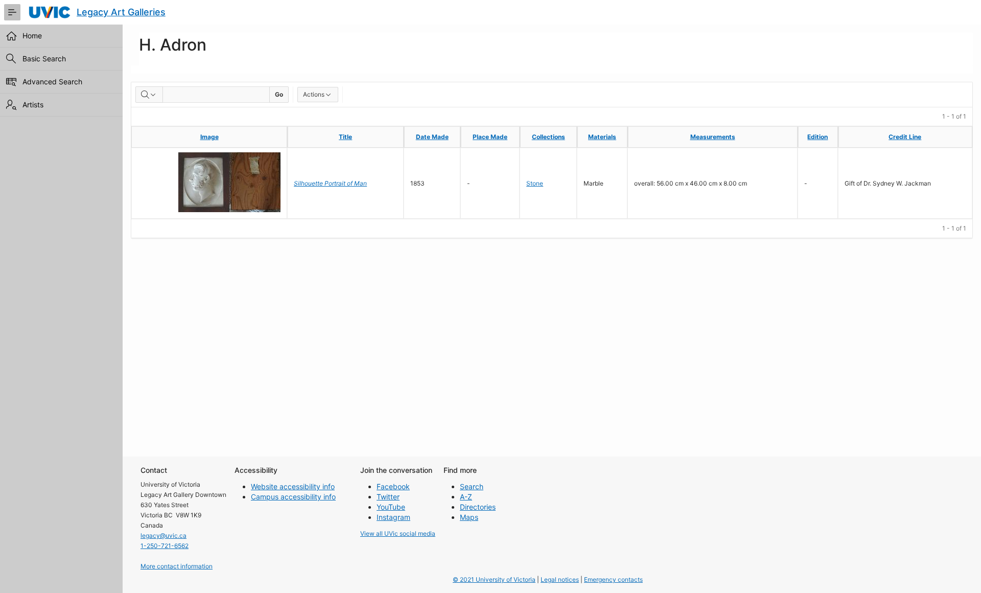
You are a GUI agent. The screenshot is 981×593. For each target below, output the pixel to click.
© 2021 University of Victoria (494, 579)
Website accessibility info (293, 486)
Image (209, 137)
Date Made (432, 137)
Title (345, 137)
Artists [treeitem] (32, 104)
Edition (817, 137)
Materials (602, 137)
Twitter (388, 496)
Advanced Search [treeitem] (52, 81)
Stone (534, 183)
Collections (548, 137)
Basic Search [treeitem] (44, 58)
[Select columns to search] (149, 94)
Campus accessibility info (293, 496)
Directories (478, 507)
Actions (313, 94)
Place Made (490, 137)
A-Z (466, 496)
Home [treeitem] (32, 35)
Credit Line (905, 137)
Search (471, 486)
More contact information (177, 566)
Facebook (393, 486)
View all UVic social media (397, 533)
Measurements (712, 137)
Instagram (393, 517)
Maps (469, 517)
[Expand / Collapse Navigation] (12, 12)
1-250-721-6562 (165, 546)
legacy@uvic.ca (163, 535)
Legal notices (560, 579)
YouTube (391, 507)
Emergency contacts (613, 579)
